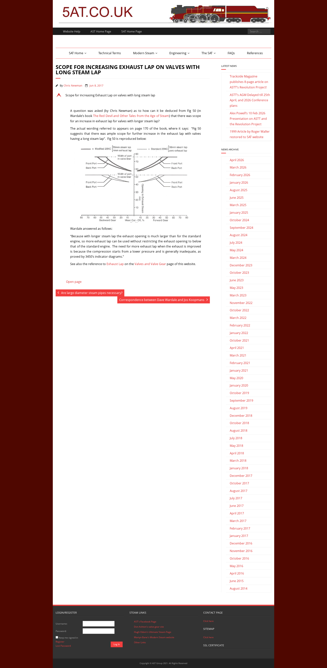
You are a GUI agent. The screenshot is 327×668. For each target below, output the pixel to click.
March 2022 (238, 318)
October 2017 (239, 483)
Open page (74, 282)
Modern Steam (143, 53)
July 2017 (236, 498)
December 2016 (241, 543)
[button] (133, 95)
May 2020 (236, 378)
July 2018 (236, 438)
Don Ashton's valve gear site (149, 626)
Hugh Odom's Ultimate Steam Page (152, 632)
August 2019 (238, 408)
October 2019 (239, 393)
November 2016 (241, 551)
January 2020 (239, 385)
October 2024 (239, 220)
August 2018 (238, 430)
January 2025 (239, 212)
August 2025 (238, 190)
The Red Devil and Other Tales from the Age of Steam (131, 116)
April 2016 (237, 573)
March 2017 (238, 521)
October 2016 (239, 558)
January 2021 (239, 370)
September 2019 (241, 400)
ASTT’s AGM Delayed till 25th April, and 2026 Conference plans (250, 100)
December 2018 (241, 416)
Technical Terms (109, 53)
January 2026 (239, 182)
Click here (208, 621)
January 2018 (239, 468)
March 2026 (238, 167)
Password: (61, 631)
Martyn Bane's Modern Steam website (154, 637)
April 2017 (237, 513)
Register (60, 641)
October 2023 (239, 273)
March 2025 (238, 205)
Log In (117, 644)
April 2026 (237, 160)
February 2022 (240, 325)
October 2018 (239, 423)
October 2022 (239, 310)
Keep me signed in (68, 637)
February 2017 (240, 528)
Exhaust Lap (115, 264)
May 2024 (236, 250)
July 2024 (236, 242)
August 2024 (238, 235)
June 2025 (237, 198)
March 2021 (238, 355)
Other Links (140, 642)
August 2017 (238, 491)
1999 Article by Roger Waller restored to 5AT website (250, 134)
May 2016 (236, 566)
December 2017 (241, 476)
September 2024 (241, 228)
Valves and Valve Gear (150, 264)
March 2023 (238, 295)
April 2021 (237, 348)
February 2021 (240, 363)
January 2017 (239, 536)
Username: (61, 623)
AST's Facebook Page (145, 621)
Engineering (177, 53)
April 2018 (237, 453)
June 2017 (237, 506)
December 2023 (241, 265)
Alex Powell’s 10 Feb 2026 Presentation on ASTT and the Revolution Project (248, 118)
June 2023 (237, 280)
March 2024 (238, 258)
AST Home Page (100, 31)
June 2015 (237, 581)
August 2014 (238, 588)
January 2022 (239, 333)
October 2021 (239, 340)
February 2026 (240, 175)
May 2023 (236, 288)
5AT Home (76, 53)
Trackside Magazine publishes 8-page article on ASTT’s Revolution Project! (249, 81)
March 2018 (238, 460)
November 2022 (241, 303)
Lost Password (63, 645)
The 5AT (207, 53)
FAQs (231, 53)
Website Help (71, 31)
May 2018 (236, 446)
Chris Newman (73, 85)
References (255, 53)
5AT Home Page (131, 31)
